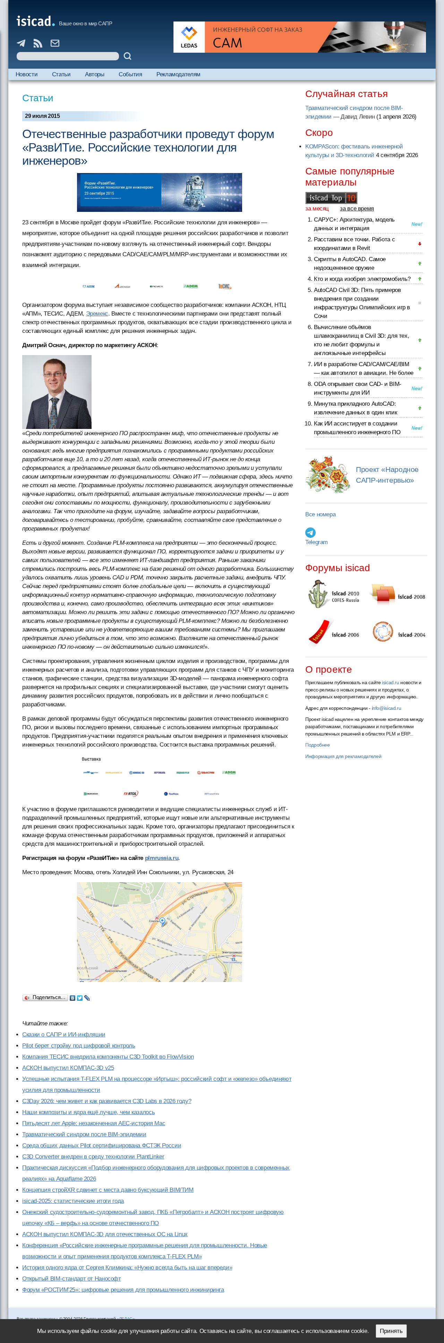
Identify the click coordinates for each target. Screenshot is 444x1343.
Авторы (94, 74)
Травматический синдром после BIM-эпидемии (84, 1134)
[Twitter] (80, 996)
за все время (357, 208)
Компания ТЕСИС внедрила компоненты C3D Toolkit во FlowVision (108, 1056)
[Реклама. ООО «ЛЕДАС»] (299, 37)
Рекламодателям (178, 74)
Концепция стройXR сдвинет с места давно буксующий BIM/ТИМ (108, 1190)
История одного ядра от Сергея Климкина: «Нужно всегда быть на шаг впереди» (127, 1267)
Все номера (320, 514)
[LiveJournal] (87, 996)
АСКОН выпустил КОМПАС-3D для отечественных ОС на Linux (105, 1234)
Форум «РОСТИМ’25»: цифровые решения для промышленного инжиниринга (123, 1289)
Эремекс (97, 313)
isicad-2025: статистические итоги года (73, 1201)
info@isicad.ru (386, 708)
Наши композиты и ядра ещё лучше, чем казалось (88, 1112)
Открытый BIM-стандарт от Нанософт (71, 1278)
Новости (26, 74)
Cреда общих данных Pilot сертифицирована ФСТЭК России (101, 1145)
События (130, 74)
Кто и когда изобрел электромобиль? (362, 279)
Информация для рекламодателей (343, 756)
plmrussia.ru (162, 858)
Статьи (61, 74)
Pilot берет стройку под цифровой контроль (78, 1045)
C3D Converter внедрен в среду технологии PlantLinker (93, 1156)
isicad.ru (390, 682)
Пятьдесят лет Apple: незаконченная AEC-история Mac (93, 1123)
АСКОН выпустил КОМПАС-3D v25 (68, 1068)
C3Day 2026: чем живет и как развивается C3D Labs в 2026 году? (106, 1101)
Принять (391, 1331)
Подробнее (317, 745)
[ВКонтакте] (72, 996)
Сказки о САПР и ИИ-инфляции (63, 1034)
